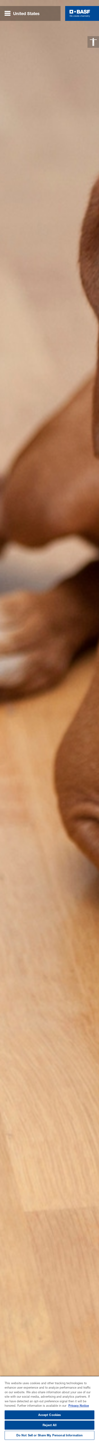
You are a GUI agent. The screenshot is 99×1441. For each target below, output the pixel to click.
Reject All (49, 1425)
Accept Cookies (49, 1415)
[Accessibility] (93, 42)
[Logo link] (80, 13)
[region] (49, 1408)
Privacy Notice (78, 1405)
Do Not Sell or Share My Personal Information (49, 1435)
